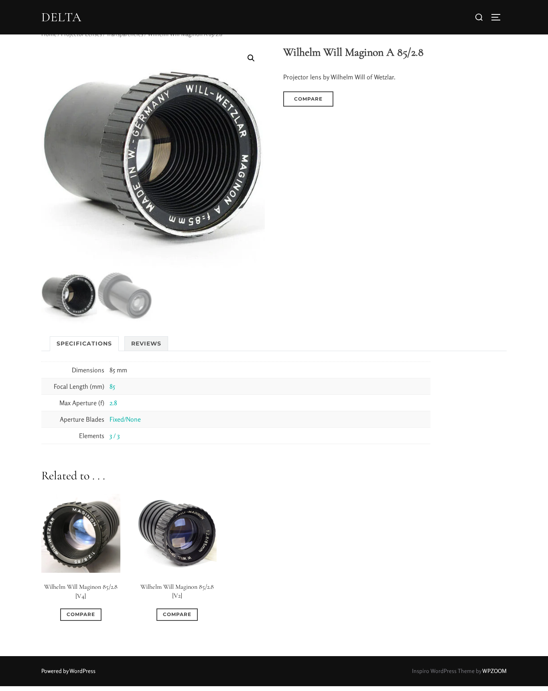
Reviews (146, 343)
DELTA (61, 17)
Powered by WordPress (68, 670)
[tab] (84, 343)
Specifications (84, 343)
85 (112, 386)
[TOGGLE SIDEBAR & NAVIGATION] (499, 17)
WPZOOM (494, 670)
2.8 (113, 403)
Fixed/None (125, 419)
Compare (308, 99)
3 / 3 (115, 436)
